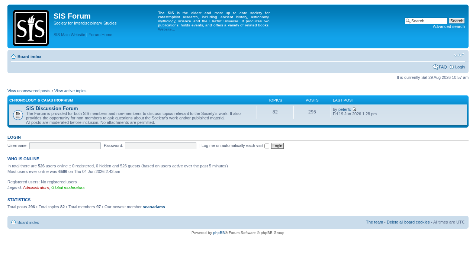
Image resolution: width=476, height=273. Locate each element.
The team (374, 222)
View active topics (70, 91)
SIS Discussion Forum (52, 108)
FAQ (443, 67)
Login (460, 67)
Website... (166, 29)
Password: (113, 145)
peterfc (344, 109)
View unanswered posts (29, 91)
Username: (17, 145)
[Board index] (31, 26)
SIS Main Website (69, 34)
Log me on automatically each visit (233, 145)
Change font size (459, 55)
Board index (29, 56)
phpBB (219, 233)
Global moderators (68, 187)
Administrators (36, 187)
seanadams (154, 207)
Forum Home (100, 34)
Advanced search (449, 26)
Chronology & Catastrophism (41, 100)
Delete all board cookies (408, 222)
